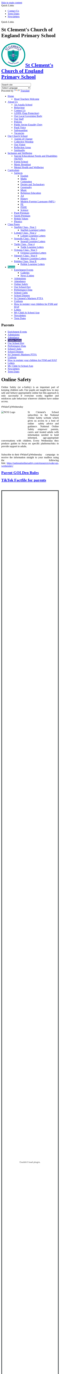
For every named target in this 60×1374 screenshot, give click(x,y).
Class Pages (14, 224)
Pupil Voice (20, 127)
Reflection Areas (22, 147)
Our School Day (22, 287)
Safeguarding (21, 130)
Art (22, 195)
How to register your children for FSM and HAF (32, 360)
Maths (23, 178)
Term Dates (13, 13)
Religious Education (30, 193)
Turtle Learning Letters (32, 247)
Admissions (20, 278)
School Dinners (22, 295)
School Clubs (21, 292)
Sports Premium (22, 215)
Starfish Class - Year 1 (25, 227)
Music (23, 190)
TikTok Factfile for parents (23, 480)
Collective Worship (23, 141)
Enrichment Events (23, 270)
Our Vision (19, 144)
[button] (15, 22)
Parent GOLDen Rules (20, 473)
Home (11, 96)
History (24, 198)
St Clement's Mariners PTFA (28, 298)
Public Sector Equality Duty (28, 124)
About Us (13, 101)
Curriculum (13, 170)
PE (22, 204)
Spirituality (19, 150)
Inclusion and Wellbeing (20, 153)
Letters (17, 309)
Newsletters (14, 16)
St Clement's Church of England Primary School (27, 71)
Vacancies (19, 133)
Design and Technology (32, 184)
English (24, 176)
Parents (11, 267)
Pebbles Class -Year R (25, 261)
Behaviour (19, 107)
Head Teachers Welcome (26, 99)
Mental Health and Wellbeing (29, 167)
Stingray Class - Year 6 (25, 255)
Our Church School (18, 136)
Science (24, 210)
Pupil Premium (21, 213)
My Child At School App (27, 312)
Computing (26, 181)
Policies (18, 121)
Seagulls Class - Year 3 (25, 238)
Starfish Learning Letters (32, 230)
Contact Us (13, 10)
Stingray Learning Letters (33, 258)
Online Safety (21, 284)
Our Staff (19, 119)
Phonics (18, 221)
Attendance (20, 281)
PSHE (23, 207)
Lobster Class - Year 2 (25, 233)
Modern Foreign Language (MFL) (37, 201)
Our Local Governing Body (28, 116)
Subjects (18, 173)
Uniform (18, 301)
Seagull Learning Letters (32, 241)
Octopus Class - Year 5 (25, 250)
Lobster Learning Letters (32, 235)
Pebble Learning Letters (32, 264)
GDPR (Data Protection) (26, 113)
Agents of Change (23, 139)
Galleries (24, 272)
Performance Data (23, 289)
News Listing (27, 275)
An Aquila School (23, 104)
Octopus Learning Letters (33, 252)
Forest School (21, 161)
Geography (26, 187)
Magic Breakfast (22, 164)
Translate (25, 90)
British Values (21, 218)
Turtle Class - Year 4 (24, 244)
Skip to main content (11, 2)
